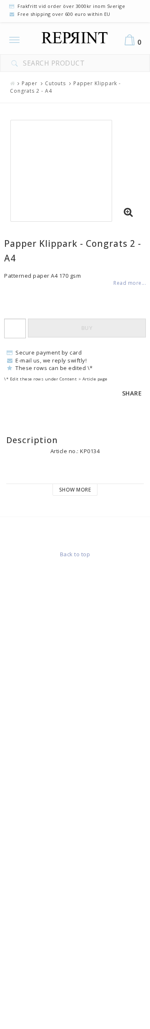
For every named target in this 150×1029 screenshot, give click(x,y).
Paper (30, 83)
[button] (128, 212)
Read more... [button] (129, 282)
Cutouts (55, 83)
